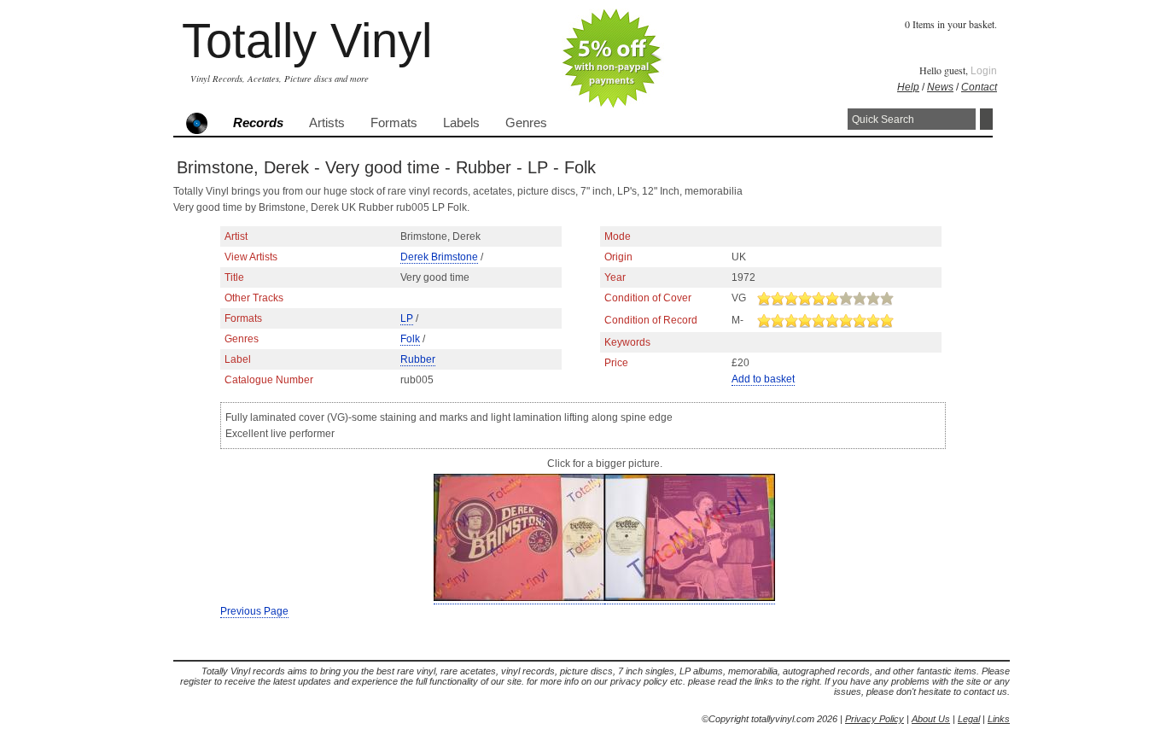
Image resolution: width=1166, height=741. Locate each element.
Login (984, 71)
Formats (393, 123)
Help (908, 87)
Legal (969, 719)
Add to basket (763, 379)
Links (999, 719)
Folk (410, 339)
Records (258, 123)
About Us (931, 719)
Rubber (417, 359)
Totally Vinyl (307, 40)
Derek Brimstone (439, 257)
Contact (979, 87)
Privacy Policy (874, 719)
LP (406, 318)
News (940, 87)
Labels (461, 123)
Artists (327, 123)
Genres (526, 123)
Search (986, 119)
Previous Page (254, 611)
